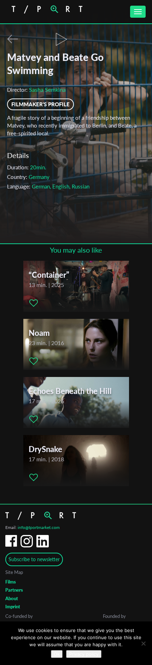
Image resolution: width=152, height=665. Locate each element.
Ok (57, 654)
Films (10, 582)
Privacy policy (84, 654)
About (11, 598)
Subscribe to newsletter (34, 559)
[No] (143, 643)
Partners (14, 590)
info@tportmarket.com (39, 527)
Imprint (12, 606)
